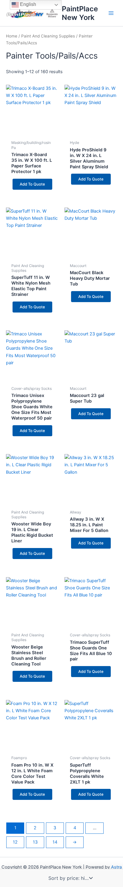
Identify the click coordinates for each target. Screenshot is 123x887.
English (27, 4)
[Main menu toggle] (111, 13)
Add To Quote (32, 184)
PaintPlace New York (80, 13)
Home (11, 36)
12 (15, 842)
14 (55, 842)
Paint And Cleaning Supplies (48, 36)
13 (35, 842)
